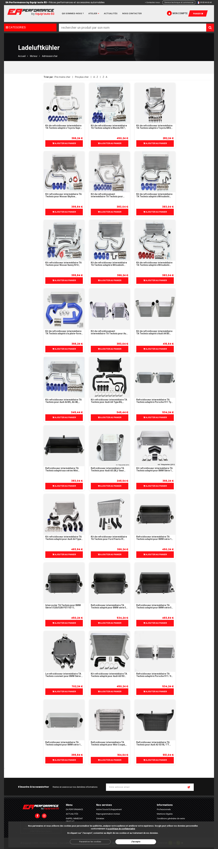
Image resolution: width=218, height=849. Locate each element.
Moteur (34, 56)
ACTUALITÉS (72, 814)
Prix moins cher (62, 77)
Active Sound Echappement (109, 809)
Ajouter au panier (65, 143)
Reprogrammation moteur (108, 814)
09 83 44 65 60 (206, 2)
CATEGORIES (17, 27)
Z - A (105, 77)
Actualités (110, 13)
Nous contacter (132, 13)
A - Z (95, 77)
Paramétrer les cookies (90, 842)
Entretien (100, 818)
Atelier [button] (93, 13)
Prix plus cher (82, 77)
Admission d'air (50, 56)
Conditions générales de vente (171, 818)
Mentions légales (165, 814)
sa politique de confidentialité (121, 829)
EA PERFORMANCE (74, 809)
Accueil (22, 56)
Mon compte (180, 13)
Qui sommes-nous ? (73, 13)
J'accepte (135, 842)
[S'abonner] (189, 787)
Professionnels (164, 809)
